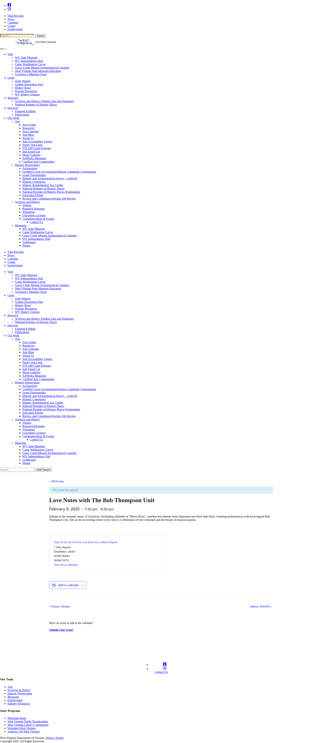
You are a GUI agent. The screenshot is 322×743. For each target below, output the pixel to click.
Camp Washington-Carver (30, 64)
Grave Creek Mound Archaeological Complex (42, 67)
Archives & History (19, 690)
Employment (15, 29)
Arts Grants (29, 124)
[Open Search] (1, 48)
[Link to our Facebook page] (9, 5)
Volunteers (28, 212)
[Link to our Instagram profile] (9, 9)
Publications (22, 114)
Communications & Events (38, 218)
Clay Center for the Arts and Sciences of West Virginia (85, 542)
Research (12, 97)
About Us (28, 138)
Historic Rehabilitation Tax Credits (42, 185)
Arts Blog (28, 134)
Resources (28, 128)
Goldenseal (29, 242)
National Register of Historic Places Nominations (51, 191)
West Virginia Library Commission (27, 724)
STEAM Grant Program (36, 148)
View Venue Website (66, 565)
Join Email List (31, 151)
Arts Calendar (30, 131)
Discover (12, 108)
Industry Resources (18, 703)
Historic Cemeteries (33, 181)
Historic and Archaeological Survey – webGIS (49, 178)
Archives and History (27, 202)
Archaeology (30, 168)
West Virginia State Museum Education (38, 71)
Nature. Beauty (59, 606)
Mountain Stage (16, 718)
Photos (26, 245)
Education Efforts (32, 195)
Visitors (26, 205)
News (10, 19)
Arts (17, 121)
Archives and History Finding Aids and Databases (44, 101)
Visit (10, 54)
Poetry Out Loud (32, 144)
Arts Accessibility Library (37, 141)
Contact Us (36, 222)
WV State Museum (26, 57)
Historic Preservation (27, 165)
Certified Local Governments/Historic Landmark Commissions (59, 171)
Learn (10, 77)
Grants (11, 25)
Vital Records (15, 15)
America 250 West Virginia (23, 731)
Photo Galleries (31, 155)
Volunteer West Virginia (21, 728)
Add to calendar (68, 585)
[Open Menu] (5, 48)
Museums (20, 225)
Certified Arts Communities (38, 161)
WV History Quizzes (27, 94)
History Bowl (23, 87)
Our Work (13, 118)
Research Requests (33, 208)
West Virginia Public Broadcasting (27, 721)
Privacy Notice (55, 737)
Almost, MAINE (261, 606)
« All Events (56, 481)
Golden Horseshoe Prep (29, 84)
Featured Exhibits (25, 111)
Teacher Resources (26, 91)
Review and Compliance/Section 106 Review (49, 198)
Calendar (12, 22)
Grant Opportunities (34, 175)
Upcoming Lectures (34, 215)
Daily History (23, 81)
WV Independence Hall (29, 60)
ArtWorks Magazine (34, 158)
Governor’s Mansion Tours (31, 74)
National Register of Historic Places (36, 104)
